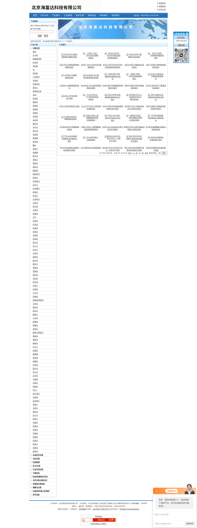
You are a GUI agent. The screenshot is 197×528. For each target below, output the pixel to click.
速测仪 (35, 351)
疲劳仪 (35, 307)
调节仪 (35, 275)
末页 (146, 153)
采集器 (35, 235)
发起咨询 (189, 524)
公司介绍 (44, 15)
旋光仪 (35, 261)
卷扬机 (35, 109)
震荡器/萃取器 (38, 300)
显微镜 (35, 354)
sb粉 (34, 95)
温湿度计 (36, 401)
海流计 (35, 149)
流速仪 (35, 437)
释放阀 (35, 138)
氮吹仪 (35, 124)
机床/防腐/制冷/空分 (40, 477)
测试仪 (35, 329)
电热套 (35, 73)
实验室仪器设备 (39, 484)
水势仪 (35, 253)
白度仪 (35, 365)
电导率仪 (36, 394)
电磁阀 (35, 153)
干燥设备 (36, 473)
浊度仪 (35, 383)
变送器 (35, 358)
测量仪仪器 (37, 487)
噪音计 (35, 88)
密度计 (35, 419)
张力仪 (35, 372)
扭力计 (35, 185)
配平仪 (35, 156)
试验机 (35, 297)
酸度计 (35, 315)
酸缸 (34, 145)
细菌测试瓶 (37, 59)
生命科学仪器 (38, 455)
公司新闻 (68, 15)
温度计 (35, 405)
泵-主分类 (36, 466)
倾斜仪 (35, 167)
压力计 (35, 246)
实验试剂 (36, 84)
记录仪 (35, 376)
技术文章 (80, 15)
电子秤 (35, 207)
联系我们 (116, 15)
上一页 (135, 153)
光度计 (35, 408)
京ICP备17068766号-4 (101, 509)
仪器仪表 (36, 48)
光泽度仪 (36, 199)
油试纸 (35, 120)
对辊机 (35, 81)
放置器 (35, 135)
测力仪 (35, 243)
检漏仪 (35, 387)
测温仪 (35, 336)
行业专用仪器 (38, 469)
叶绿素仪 (36, 189)
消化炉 (35, 279)
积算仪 (35, 178)
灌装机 (35, 113)
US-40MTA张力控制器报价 (91, 148)
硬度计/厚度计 (38, 333)
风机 (34, 52)
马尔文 (35, 127)
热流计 (35, 196)
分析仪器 (36, 459)
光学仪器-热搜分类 (40, 480)
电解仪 (35, 361)
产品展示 (56, 15)
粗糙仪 (35, 343)
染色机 (35, 239)
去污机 (35, 55)
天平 (34, 217)
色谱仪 (35, 430)
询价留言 (104, 15)
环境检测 (36, 462)
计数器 (35, 379)
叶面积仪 (36, 181)
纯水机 (35, 62)
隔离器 (35, 322)
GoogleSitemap (133, 509)
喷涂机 (35, 99)
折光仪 (35, 225)
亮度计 (35, 160)
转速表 (35, 228)
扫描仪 (35, 423)
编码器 (35, 171)
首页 (35, 15)
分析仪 (35, 304)
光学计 (35, 250)
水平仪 (35, 293)
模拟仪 (35, 163)
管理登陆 (82, 509)
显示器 (35, 131)
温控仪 (35, 441)
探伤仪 (35, 311)
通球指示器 (37, 91)
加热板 (35, 66)
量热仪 (35, 257)
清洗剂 (35, 117)
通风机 (35, 106)
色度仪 (35, 232)
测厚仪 (35, 340)
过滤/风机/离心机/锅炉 (41, 491)
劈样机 (35, 289)
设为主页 (162, 9)
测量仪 (35, 325)
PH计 (35, 390)
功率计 (35, 286)
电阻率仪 (36, 174)
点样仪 (35, 203)
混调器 (35, 271)
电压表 (35, 142)
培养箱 (35, 397)
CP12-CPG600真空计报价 (69, 106)
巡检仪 (35, 426)
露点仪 (35, 369)
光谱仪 (35, 210)
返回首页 (162, 3)
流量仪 (35, 448)
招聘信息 (92, 15)
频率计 (35, 264)
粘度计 (35, 444)
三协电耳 (36, 77)
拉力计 (35, 415)
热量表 (35, 214)
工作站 (35, 318)
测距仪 (35, 412)
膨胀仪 (35, 451)
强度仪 (35, 268)
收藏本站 (162, 6)
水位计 (35, 347)
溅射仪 (35, 102)
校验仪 (35, 192)
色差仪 (35, 221)
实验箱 (35, 433)
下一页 (141, 153)
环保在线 (122, 509)
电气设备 (36, 495)
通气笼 (35, 282)
